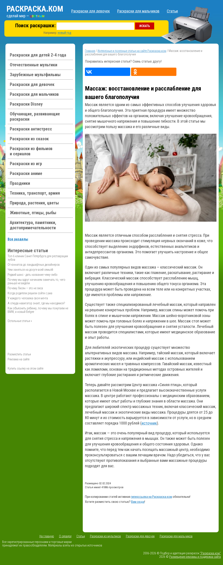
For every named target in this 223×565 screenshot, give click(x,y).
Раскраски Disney (26, 104)
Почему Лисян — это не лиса (25, 288)
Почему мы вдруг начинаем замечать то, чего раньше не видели (36, 281)
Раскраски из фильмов (31, 151)
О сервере (65, 536)
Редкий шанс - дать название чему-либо (32, 274)
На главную (46, 536)
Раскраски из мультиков (105, 536)
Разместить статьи (19, 354)
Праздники (20, 183)
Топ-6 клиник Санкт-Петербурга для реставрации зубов (38, 257)
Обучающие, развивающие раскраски (35, 116)
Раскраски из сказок (29, 138)
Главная (90, 51)
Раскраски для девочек (90, 11)
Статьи (172, 11)
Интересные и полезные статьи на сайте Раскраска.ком (132, 51)
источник (149, 423)
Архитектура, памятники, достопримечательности (33, 225)
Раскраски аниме (26, 173)
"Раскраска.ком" (210, 553)
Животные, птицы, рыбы (33, 212)
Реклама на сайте (18, 359)
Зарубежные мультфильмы (35, 74)
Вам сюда (137, 502)
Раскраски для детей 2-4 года (38, 55)
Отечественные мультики (33, 64)
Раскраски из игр (26, 163)
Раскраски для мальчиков (138, 11)
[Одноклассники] (153, 72)
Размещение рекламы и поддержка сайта (195, 556)
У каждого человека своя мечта (28, 298)
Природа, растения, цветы (34, 202)
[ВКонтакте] (107, 72)
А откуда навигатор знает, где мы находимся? (36, 303)
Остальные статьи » (20, 321)
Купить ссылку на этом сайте (25, 368)
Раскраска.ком (35, 9)
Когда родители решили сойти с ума (30, 293)
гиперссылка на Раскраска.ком (151, 497)
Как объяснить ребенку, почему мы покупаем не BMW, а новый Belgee (38, 309)
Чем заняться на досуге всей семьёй (30, 269)
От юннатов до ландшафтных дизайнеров (34, 264)
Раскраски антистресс (31, 129)
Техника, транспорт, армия (35, 193)
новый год (64, 32)
